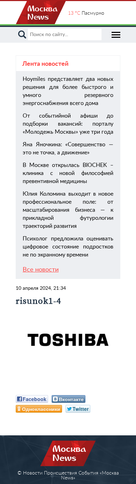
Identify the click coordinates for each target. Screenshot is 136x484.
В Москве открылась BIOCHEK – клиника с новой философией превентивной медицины (68, 173)
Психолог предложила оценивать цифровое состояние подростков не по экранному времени (68, 247)
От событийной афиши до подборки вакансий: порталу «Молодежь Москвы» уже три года (68, 124)
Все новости (41, 270)
